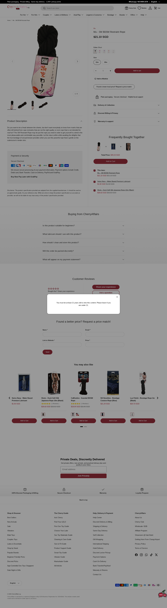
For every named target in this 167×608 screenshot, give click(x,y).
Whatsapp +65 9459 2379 (138, 2)
